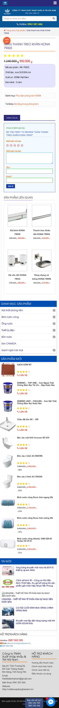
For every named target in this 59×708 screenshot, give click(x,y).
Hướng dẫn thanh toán (43, 663)
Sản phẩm (20, 30)
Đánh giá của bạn (13, 141)
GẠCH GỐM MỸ (24, 365)
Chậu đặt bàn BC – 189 (27, 419)
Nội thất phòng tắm (12, 310)
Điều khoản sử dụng (41, 673)
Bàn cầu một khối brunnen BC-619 (33, 438)
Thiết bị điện (8, 330)
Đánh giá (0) (12, 118)
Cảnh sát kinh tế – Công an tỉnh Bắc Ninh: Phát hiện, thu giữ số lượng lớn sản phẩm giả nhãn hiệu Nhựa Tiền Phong (35, 583)
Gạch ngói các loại (12, 349)
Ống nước (7, 323)
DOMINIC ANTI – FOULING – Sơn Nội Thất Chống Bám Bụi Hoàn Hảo (36, 402)
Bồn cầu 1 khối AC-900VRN (29, 456)
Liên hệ (23, 375)
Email (9, 176)
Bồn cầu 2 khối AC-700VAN (29, 477)
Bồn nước (7, 336)
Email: (16, 643)
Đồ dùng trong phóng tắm (26, 104)
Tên (8, 167)
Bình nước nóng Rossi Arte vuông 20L (35, 518)
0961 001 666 (35, 24)
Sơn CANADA (9, 343)
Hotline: (12, 640)
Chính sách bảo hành (42, 666)
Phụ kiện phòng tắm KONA (28, 96)
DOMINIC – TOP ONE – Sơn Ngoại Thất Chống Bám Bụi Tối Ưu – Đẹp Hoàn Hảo (36, 384)
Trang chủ (10, 30)
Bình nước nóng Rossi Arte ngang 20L (35, 497)
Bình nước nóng (10, 316)
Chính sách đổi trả (40, 670)
